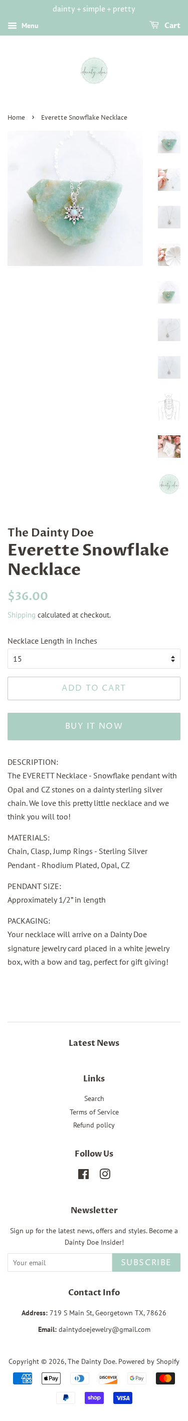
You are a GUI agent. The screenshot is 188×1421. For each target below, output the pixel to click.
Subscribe (146, 1262)
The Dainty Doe (91, 1361)
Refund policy (94, 1124)
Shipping (22, 615)
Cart (171, 26)
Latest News (94, 1043)
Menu (29, 25)
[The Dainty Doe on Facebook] (83, 1176)
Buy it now (94, 726)
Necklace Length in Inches (52, 641)
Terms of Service (94, 1111)
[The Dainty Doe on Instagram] (104, 1176)
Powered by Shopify (148, 1361)
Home (16, 118)
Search (94, 1098)
